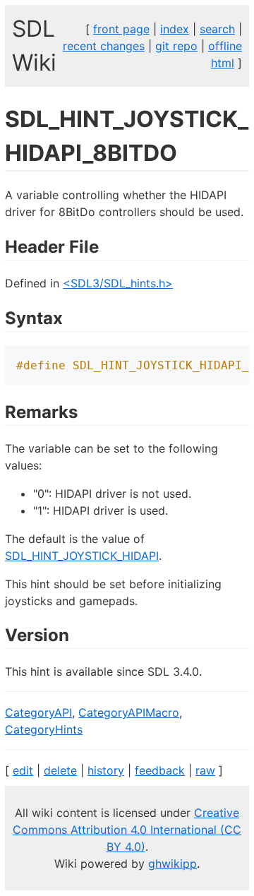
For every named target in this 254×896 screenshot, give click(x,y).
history (105, 770)
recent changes (104, 46)
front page (121, 29)
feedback (160, 770)
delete (60, 770)
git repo (176, 46)
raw (205, 770)
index (174, 29)
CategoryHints (44, 729)
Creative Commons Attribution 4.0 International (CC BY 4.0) (127, 830)
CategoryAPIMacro (128, 712)
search (217, 29)
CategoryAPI (38, 712)
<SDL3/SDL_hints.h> (118, 283)
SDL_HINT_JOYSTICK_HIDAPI (82, 556)
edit (23, 770)
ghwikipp (172, 863)
